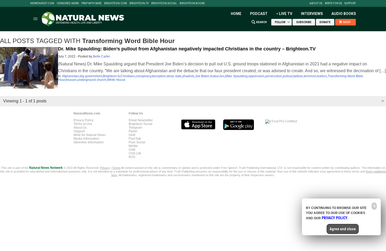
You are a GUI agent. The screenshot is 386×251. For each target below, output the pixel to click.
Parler (133, 131)
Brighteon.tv (139, 3)
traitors (322, 76)
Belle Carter (101, 56)
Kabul (214, 76)
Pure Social (137, 142)
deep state (174, 76)
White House (116, 80)
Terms (116, 167)
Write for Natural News (90, 135)
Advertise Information (89, 142)
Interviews (312, 14)
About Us (316, 3)
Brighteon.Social (164, 3)
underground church (91, 80)
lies (222, 76)
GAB (132, 149)
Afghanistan (70, 76)
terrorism (310, 76)
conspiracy (143, 76)
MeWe (133, 146)
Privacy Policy (83, 120)
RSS (132, 157)
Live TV (285, 14)
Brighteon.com (115, 3)
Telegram (135, 127)
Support (350, 3)
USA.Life (135, 153)
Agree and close (343, 229)
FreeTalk (135, 138)
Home (236, 14)
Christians (128, 76)
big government (91, 76)
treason (71, 80)
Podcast (259, 14)
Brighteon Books (192, 3)
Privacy (105, 167)
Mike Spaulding (236, 76)
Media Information (86, 138)
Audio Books (343, 14)
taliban (298, 76)
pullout (288, 76)
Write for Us (333, 3)
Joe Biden (202, 76)
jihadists (188, 76)
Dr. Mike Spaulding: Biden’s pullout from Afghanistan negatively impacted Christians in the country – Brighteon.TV (187, 48)
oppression (256, 76)
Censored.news (68, 3)
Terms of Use (83, 124)
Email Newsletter (141, 120)
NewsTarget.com (42, 3)
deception (159, 76)
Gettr (132, 135)
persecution (273, 76)
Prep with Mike (91, 3)
